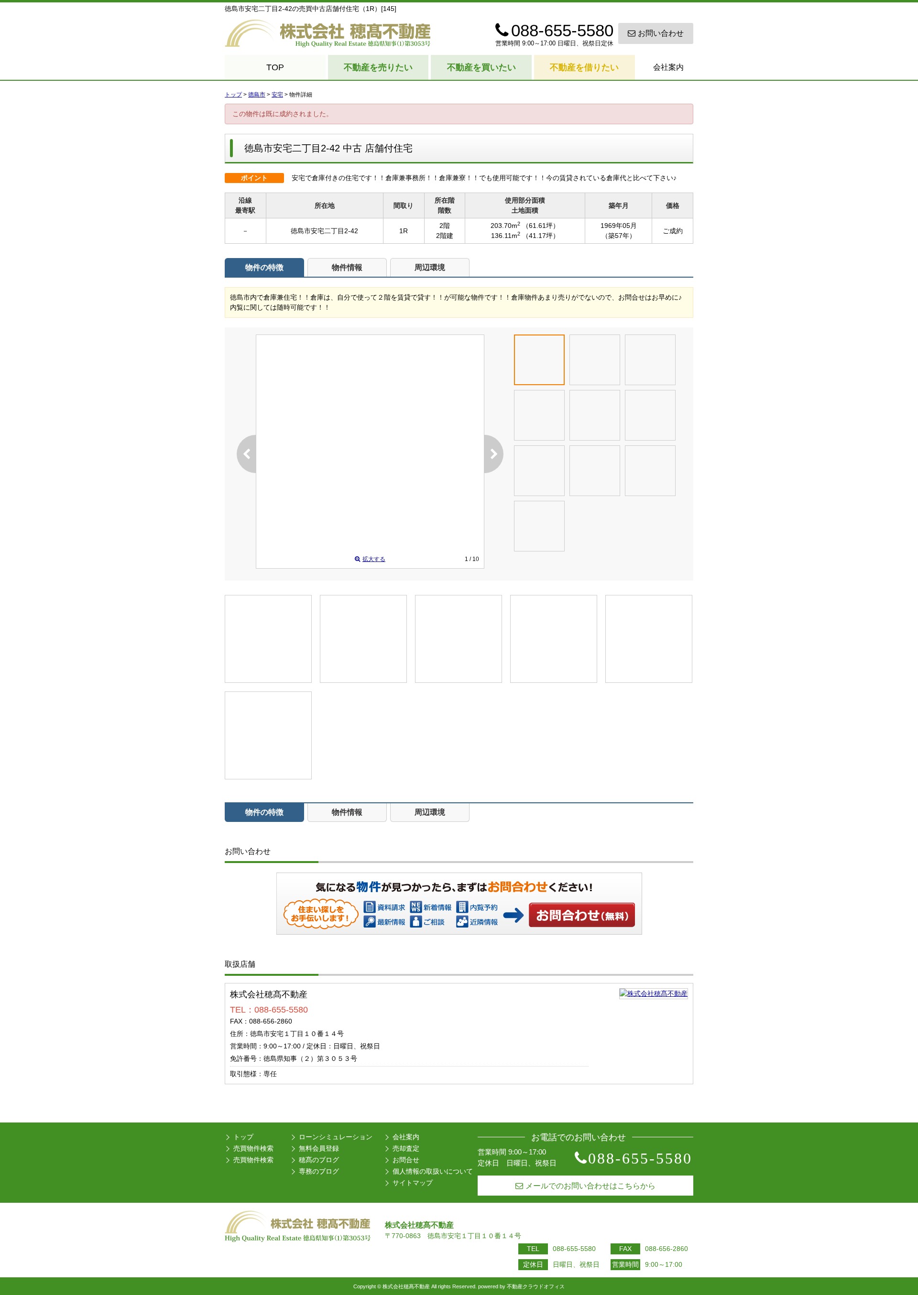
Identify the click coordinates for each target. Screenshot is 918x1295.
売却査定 (406, 1148)
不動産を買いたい (481, 67)
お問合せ (406, 1160)
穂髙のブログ (319, 1160)
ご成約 (673, 231)
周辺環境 (430, 267)
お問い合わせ (661, 33)
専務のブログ (319, 1171)
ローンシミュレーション (335, 1137)
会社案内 (668, 67)
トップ (243, 1137)
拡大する (373, 559)
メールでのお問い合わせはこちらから (590, 1186)
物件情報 (347, 267)
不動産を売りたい (378, 67)
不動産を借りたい (584, 67)
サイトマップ (413, 1183)
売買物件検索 (253, 1148)
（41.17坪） (540, 235)
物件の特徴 (264, 267)
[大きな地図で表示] (653, 993)
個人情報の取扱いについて (433, 1171)
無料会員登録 (319, 1148)
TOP (275, 67)
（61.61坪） (540, 225)
